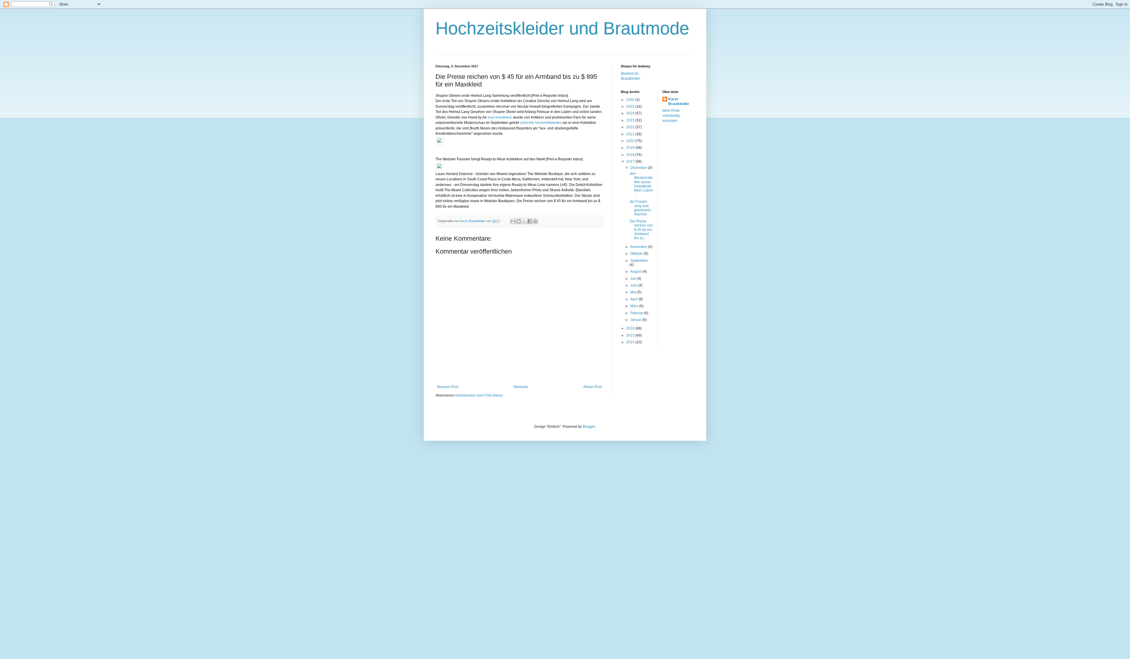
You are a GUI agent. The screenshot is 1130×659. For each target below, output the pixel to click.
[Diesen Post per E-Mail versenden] (513, 221)
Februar (637, 313)
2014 (630, 342)
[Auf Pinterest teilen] (535, 221)
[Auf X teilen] (524, 221)
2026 (630, 100)
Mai (633, 292)
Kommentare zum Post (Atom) (479, 395)
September (639, 261)
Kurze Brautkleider (678, 101)
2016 (630, 328)
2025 (630, 106)
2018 (630, 155)
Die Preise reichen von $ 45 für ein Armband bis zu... (641, 229)
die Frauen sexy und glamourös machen (640, 207)
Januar (636, 320)
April (634, 299)
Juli (633, 279)
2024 (630, 113)
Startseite (520, 387)
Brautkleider (630, 78)
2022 (630, 127)
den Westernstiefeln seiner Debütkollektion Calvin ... (641, 184)
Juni (634, 285)
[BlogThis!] (518, 221)
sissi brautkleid (499, 117)
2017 (630, 161)
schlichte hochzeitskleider (540, 123)
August (636, 271)
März (634, 306)
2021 (630, 134)
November (639, 247)
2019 (630, 148)
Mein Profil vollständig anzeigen (671, 116)
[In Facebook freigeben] (530, 221)
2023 (630, 120)
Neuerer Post (447, 387)
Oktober (637, 254)
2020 (630, 141)
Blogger (589, 427)
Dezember (639, 168)
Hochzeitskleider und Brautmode (562, 28)
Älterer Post (592, 387)
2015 (630, 335)
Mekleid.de (630, 73)
